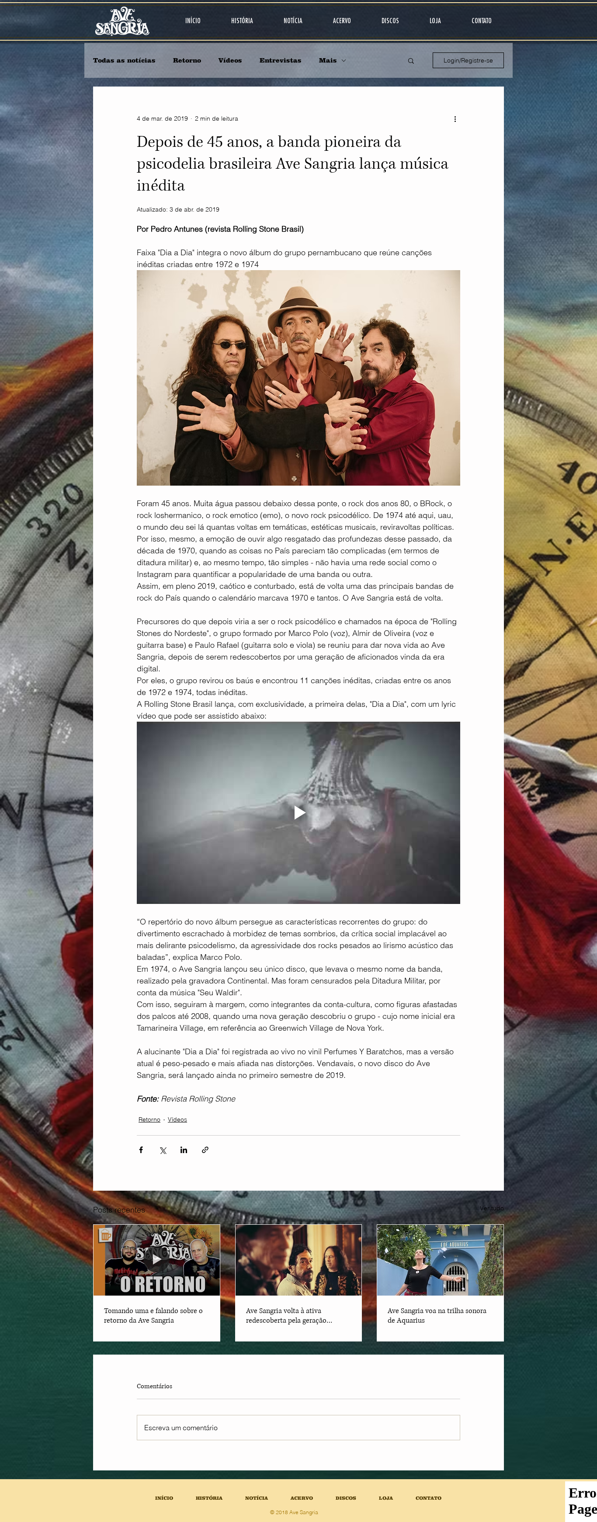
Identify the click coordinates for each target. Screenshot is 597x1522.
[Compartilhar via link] (205, 1150)
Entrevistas (281, 60)
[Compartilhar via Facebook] (141, 1150)
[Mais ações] (455, 118)
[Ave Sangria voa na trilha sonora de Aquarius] (440, 1260)
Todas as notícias (124, 60)
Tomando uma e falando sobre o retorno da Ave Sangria (153, 1315)
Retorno (187, 60)
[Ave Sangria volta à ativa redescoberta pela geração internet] (299, 1260)
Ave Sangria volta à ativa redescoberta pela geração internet (286, 1315)
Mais (328, 60)
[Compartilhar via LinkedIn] (184, 1150)
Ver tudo (492, 1208)
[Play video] (298, 812)
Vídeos (230, 60)
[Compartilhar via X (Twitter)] (162, 1150)
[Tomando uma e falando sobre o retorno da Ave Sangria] (157, 1260)
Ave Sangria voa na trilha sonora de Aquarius (437, 1315)
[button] (411, 60)
